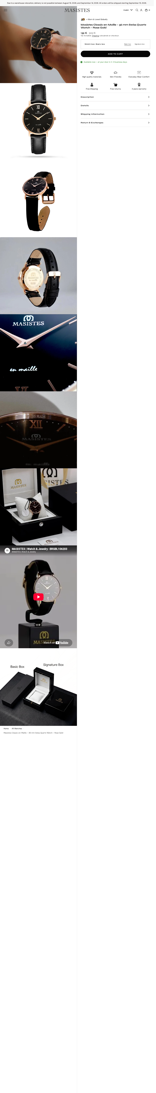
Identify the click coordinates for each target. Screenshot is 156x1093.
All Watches (17, 728)
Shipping (95, 36)
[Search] (137, 10)
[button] (5, 10)
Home (6, 728)
